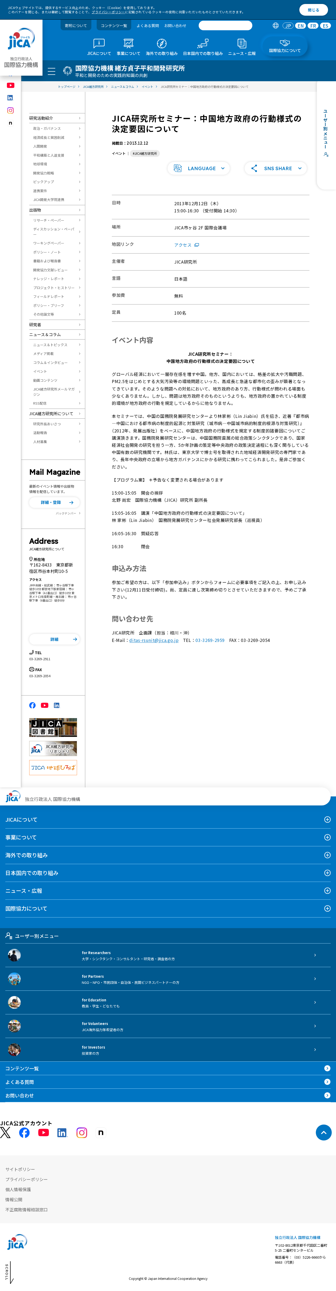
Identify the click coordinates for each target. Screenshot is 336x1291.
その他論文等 (43, 314)
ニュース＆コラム (45, 334)
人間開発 (40, 146)
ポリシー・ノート (47, 252)
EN (300, 26)
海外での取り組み (26, 855)
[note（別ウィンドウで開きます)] (11, 123)
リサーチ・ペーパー (48, 220)
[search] (225, 25)
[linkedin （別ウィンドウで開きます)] (62, 1132)
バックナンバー (66, 513)
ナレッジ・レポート (48, 278)
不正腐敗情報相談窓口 (26, 1209)
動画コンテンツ (45, 380)
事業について (21, 837)
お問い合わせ (175, 25)
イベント (40, 371)
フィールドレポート (48, 296)
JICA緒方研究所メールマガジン (54, 392)
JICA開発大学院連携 (48, 199)
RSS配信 (39, 403)
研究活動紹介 (41, 118)
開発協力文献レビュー (50, 269)
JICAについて (21, 819)
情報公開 (13, 1199)
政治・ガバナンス (47, 128)
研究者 (35, 324)
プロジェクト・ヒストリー (54, 287)
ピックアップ (43, 181)
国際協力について (26, 908)
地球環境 (40, 163)
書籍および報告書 (47, 260)
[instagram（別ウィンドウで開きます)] (11, 110)
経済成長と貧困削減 (48, 137)
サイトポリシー (20, 1169)
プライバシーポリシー (108, 12)
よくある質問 (148, 25)
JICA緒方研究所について (51, 413)
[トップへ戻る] (324, 1132)
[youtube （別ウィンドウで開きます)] (43, 1132)
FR (313, 26)
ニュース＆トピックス (50, 344)
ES (325, 26)
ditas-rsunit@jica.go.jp (153, 640)
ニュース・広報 (23, 890)
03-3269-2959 (210, 640)
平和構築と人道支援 (48, 155)
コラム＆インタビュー (50, 362)
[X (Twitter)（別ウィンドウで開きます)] (5, 1132)
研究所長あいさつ (47, 423)
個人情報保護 (18, 1189)
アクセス (183, 245)
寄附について (76, 25)
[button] (54, 502)
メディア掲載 (43, 353)
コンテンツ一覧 (114, 25)
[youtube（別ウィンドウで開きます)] (11, 85)
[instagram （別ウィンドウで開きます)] (81, 1132)
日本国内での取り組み (31, 873)
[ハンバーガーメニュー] (51, 71)
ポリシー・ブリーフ (48, 305)
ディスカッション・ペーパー (53, 231)
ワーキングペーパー (48, 243)
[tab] (275, 26)
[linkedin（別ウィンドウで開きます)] (11, 98)
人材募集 (40, 441)
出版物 (35, 210)
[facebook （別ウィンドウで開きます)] (24, 1132)
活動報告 (40, 432)
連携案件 (40, 190)
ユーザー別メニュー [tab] (37, 935)
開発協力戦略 (43, 172)
